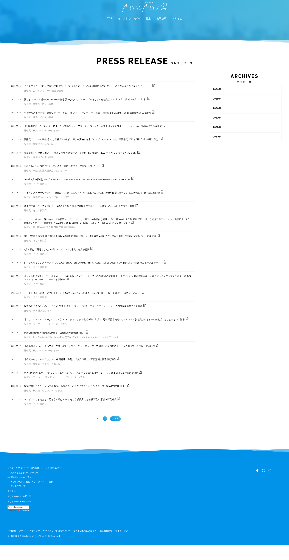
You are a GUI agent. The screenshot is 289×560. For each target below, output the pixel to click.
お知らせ (177, 18)
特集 (148, 18)
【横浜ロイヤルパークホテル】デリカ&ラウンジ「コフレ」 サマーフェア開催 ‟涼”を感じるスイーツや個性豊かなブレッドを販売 (89, 346)
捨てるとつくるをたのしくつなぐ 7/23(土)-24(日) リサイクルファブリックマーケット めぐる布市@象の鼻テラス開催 (83, 306)
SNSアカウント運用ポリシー (56, 530)
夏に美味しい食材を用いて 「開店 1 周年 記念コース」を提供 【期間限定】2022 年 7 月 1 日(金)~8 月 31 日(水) (80, 152)
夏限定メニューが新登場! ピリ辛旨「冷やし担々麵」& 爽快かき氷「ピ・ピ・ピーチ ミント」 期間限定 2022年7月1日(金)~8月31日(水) (92, 139)
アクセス (12, 491)
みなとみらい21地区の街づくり (22, 496)
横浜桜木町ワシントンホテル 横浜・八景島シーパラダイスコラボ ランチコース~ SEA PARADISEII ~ (75, 386)
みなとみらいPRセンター (19, 501)
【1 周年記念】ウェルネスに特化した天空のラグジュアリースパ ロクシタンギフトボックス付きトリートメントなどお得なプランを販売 (93, 126)
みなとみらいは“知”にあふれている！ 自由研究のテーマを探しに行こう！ (62, 166)
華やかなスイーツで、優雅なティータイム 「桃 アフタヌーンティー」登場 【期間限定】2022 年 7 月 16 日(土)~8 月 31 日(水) (87, 112)
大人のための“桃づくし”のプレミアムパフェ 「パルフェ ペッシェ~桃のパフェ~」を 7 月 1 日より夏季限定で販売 (81, 372)
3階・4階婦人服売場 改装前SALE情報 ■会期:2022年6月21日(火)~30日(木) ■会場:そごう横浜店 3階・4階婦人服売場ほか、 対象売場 (90, 236)
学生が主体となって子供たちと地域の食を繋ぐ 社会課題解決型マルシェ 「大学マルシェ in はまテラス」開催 (79, 206)
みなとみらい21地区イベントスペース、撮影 (32, 481)
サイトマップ (121, 530)
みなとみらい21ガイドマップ (24, 473)
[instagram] (269, 470)
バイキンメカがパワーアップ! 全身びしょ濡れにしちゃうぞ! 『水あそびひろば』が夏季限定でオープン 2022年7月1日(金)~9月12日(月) (92, 192)
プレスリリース (18, 486)
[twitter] (263, 470)
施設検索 (161, 18)
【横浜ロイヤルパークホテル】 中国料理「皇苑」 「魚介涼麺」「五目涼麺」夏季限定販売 (70, 359)
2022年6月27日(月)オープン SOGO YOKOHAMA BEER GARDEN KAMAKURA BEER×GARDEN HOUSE (77, 179)
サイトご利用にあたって (85, 530)
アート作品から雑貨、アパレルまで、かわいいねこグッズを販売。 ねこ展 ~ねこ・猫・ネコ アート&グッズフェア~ (82, 293)
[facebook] (257, 470)
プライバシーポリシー (29, 530)
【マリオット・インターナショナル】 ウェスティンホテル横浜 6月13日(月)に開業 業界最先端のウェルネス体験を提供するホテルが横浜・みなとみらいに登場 (104, 319)
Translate (25, 510)
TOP (109, 18)
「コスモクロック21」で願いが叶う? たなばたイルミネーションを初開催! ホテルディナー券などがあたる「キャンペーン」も (87, 86)
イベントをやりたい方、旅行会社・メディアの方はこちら (35, 468)
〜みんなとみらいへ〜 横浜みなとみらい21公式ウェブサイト (144, 8)
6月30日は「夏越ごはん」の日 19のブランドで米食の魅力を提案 (56, 249)
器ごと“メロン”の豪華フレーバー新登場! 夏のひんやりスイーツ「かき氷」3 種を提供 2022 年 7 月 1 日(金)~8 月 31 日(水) (85, 99)
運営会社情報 (106, 530)
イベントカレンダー (129, 18)
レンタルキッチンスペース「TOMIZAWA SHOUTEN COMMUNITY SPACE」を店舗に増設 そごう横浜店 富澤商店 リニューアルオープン (93, 262)
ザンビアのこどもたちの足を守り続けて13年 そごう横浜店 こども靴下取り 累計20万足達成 (70, 399)
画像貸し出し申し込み (21, 477)
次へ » (115, 418)
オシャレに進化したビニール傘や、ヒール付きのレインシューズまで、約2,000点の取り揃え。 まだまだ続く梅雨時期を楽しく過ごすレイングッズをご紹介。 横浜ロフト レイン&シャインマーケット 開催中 (107, 278)
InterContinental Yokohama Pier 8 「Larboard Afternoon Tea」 (54, 332)
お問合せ (12, 530)
